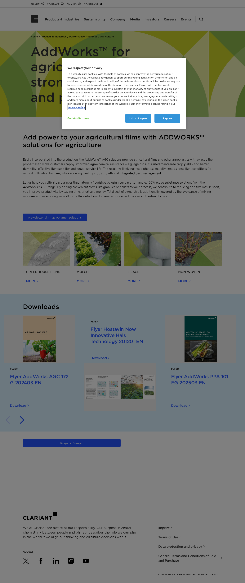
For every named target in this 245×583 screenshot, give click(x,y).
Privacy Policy (76, 107)
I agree (167, 118)
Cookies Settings (78, 118)
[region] (124, 93)
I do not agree (138, 118)
